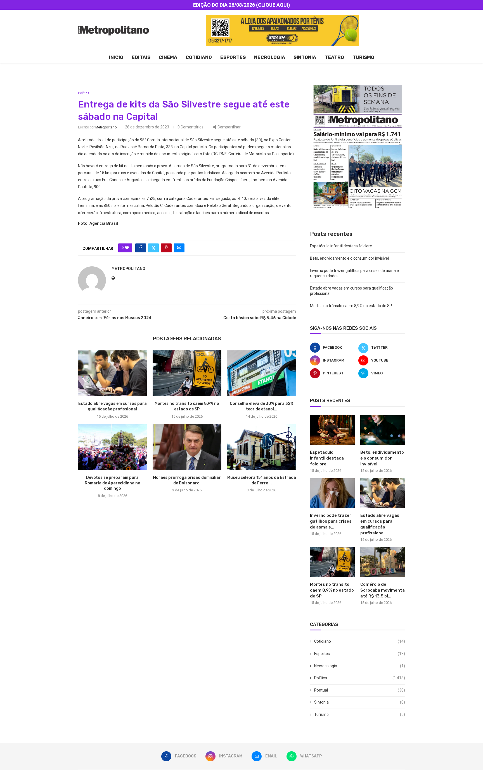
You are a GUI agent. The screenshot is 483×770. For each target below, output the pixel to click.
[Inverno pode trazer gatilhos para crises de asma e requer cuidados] (332, 493)
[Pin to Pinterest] (166, 247)
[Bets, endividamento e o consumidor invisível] (382, 430)
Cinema (168, 57)
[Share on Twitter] (153, 247)
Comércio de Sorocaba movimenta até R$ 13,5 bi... (382, 590)
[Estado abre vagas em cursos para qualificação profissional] (112, 373)
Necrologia (269, 57)
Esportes (233, 57)
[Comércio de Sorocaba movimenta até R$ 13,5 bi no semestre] (382, 562)
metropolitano (106, 127)
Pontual (359, 690)
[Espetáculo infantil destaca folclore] (332, 430)
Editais (141, 57)
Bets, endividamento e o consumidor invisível (349, 258)
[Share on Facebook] (140, 247)
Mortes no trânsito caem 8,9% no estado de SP (351, 305)
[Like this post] (127, 247)
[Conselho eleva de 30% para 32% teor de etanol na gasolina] (261, 373)
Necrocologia (359, 666)
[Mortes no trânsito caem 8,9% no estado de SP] (187, 373)
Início (116, 57)
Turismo (363, 57)
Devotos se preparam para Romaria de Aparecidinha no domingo (112, 483)
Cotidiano (199, 57)
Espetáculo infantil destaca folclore (341, 246)
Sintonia (304, 57)
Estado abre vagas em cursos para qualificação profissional (379, 524)
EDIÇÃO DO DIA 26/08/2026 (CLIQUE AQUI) (241, 5)
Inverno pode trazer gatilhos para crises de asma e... (331, 521)
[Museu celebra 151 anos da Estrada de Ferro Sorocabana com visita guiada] (261, 447)
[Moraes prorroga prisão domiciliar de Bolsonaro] (187, 447)
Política (359, 678)
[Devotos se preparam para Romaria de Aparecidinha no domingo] (112, 447)
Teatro (334, 57)
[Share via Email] (179, 247)
